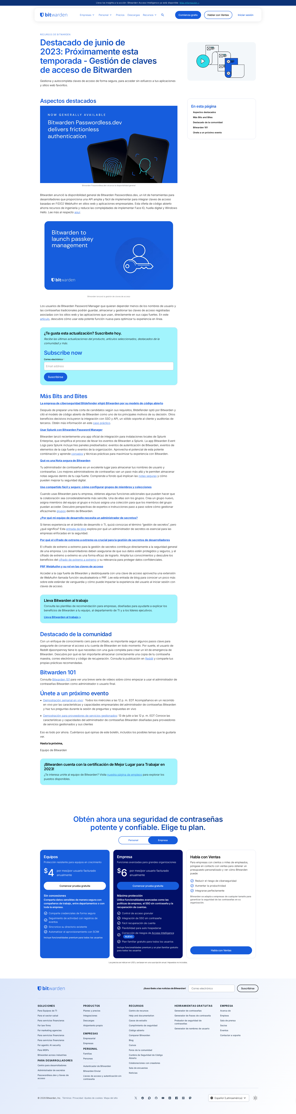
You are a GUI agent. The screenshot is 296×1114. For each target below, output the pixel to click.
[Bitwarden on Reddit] (142, 1098)
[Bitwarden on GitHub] (156, 1098)
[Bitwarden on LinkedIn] (169, 1098)
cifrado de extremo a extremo (78, 559)
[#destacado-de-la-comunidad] (38, 634)
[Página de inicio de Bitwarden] (53, 15)
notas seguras (148, 476)
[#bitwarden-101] (38, 672)
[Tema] (255, 1098)
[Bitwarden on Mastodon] (190, 1098)
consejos (77, 453)
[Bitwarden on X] (135, 1098)
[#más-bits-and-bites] (38, 396)
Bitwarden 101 (61, 679)
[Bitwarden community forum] (149, 1098)
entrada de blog (76, 529)
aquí (77, 212)
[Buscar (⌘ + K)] (163, 15)
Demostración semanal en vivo (63, 700)
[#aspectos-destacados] (38, 101)
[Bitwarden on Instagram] (183, 1098)
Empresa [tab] (163, 840)
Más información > (189, 2)
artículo (44, 319)
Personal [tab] (133, 840)
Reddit (149, 658)
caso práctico (101, 423)
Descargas (133, 14)
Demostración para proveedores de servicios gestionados (80, 715)
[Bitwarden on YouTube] (162, 1098)
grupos (61, 511)
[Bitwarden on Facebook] (176, 1098)
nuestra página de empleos (124, 774)
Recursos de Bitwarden (55, 34)
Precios (120, 14)
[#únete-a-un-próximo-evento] (38, 693)
